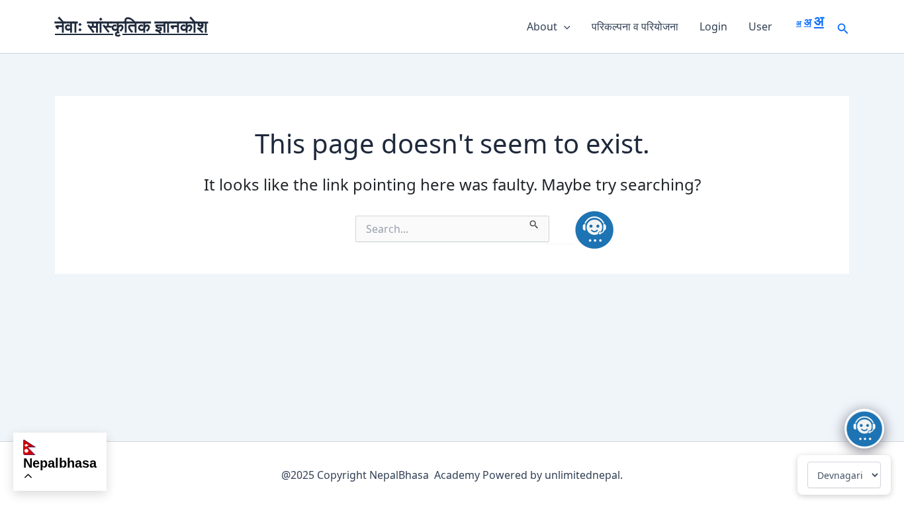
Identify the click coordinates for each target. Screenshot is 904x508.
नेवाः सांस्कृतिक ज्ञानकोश (131, 26)
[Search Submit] (534, 222)
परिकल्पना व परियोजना (635, 26)
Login (713, 26)
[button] (563, 26)
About (542, 26)
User (760, 26)
